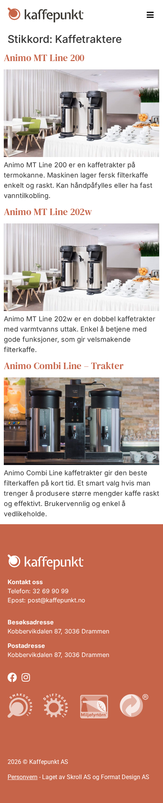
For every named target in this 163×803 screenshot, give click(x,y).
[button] (150, 15)
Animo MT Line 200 (44, 57)
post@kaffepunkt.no (56, 600)
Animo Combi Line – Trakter (64, 365)
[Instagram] (25, 677)
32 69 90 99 (51, 591)
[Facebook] (12, 677)
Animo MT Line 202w (48, 211)
